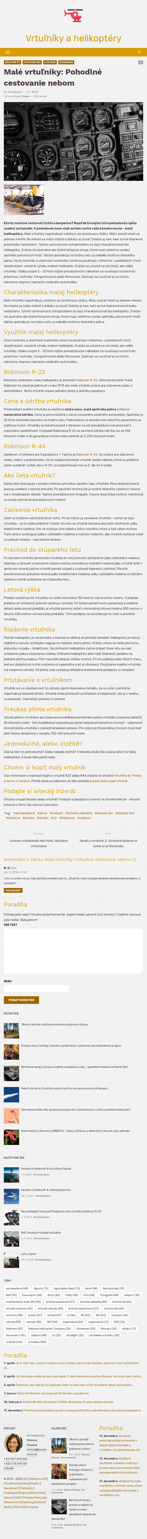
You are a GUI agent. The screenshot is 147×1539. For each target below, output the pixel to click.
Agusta (41, 1288)
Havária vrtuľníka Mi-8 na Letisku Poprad (46, 1168)
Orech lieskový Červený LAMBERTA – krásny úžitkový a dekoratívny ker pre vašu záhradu (75, 1131)
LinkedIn (9, 1468)
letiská (29, 818)
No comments (68, 1457)
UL (56, 1335)
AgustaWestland (67, 1288)
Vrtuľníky (9, 1483)
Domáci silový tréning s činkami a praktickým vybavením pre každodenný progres (71, 1045)
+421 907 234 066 (15, 1459)
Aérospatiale (113, 1288)
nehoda (13, 1322)
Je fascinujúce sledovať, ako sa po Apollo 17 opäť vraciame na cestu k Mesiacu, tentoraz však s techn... (79, 1376)
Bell (11, 1295)
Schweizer (85, 1328)
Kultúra (39, 1502)
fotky (71, 1295)
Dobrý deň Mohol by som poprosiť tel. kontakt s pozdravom (53, 1393)
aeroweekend (25, 813)
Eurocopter (32, 1295)
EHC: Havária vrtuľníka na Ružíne (41, 1232)
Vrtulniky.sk (15, 92)
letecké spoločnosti (84, 1308)
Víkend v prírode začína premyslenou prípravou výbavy (54, 1024)
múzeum (119, 1315)
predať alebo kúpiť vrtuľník (108, 781)
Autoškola (23, 1483)
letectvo (14, 818)
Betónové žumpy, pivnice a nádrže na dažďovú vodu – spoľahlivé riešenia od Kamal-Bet (74, 1067)
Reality (35, 1483)
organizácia (73, 1322)
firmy (53, 1295)
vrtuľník (14, 1342)
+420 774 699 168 (15, 1463)
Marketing (27, 1502)
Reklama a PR (38, 1479)
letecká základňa (80, 813)
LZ (55, 818)
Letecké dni (32, 62)
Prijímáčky (26, 1488)
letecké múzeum (19, 1308)
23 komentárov (43, 1259)
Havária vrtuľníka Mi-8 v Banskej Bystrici (46, 1190)
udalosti (85, 818)
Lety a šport (28, 1254)
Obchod (19, 1507)
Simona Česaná (72, 1489)
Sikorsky (108, 1328)
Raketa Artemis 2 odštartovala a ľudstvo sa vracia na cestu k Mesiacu (64, 1088)
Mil (101, 1315)
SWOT (18, 1497)
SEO (25, 1479)
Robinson (66, 62)
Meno (7, 981)
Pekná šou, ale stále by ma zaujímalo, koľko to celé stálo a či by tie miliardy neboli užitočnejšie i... (75, 1385)
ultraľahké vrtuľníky (104, 1335)
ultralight (75, 1335)
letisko (43, 818)
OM (52, 1322)
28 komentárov (41, 1238)
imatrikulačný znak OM (23, 1302)
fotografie (109, 1295)
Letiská (50, 62)
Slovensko (16, 1335)
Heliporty (12, 62)
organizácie (98, 1322)
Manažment (11, 1488)
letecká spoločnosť (60, 1302)
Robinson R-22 (86, 380)
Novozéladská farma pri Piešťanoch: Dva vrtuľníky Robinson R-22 (61, 1211)
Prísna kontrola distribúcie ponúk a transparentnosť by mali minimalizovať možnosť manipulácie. (82, 1410)
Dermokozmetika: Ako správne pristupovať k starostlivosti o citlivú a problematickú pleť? (76, 1109)
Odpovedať (13, 890)
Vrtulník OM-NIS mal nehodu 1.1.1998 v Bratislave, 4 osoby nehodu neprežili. (68, 1402)
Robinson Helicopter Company (49, 1328)
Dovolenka (31, 1507)
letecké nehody (50, 1308)
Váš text (10, 925)
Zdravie (8, 1497)
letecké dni (105, 813)
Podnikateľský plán (35, 1497)
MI (86, 1315)
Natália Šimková (73, 1524)
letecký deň (126, 813)
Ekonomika (37, 1493)
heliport (57, 813)
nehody (34, 1322)
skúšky (129, 1328)
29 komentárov (41, 1217)
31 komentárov (43, 1196)
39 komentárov (41, 1174)
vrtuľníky (37, 1342)
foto (89, 1295)
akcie (43, 813)
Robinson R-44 (86, 454)
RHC (119, 1322)
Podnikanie (10, 1493)
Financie (24, 1493)
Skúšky (8, 1507)
